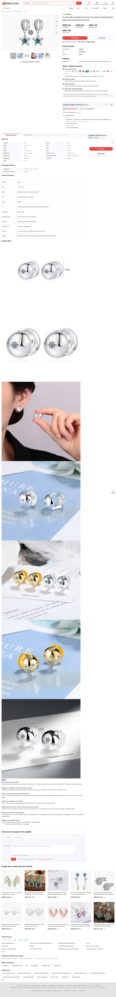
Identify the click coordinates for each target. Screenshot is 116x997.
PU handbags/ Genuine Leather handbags (68, 949)
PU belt (88, 943)
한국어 (70, 987)
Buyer (78, 8)
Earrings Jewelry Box (42, 977)
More (3, 980)
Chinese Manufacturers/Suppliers (39, 985)
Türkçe (88, 987)
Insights (98, 985)
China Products (27, 985)
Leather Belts (5, 946)
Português (32, 987)
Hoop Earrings (34, 965)
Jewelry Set (5, 965)
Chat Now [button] (103, 38)
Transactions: (87, 109)
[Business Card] (112, 142)
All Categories (7, 8)
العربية (66, 987)
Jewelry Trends (65, 977)
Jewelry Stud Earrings (28, 977)
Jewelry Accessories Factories (41, 973)
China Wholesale (51, 985)
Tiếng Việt (94, 987)
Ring (27, 965)
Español (26, 987)
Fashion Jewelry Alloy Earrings (97, 973)
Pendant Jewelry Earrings (80, 973)
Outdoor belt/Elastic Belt (8, 943)
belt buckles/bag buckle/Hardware (66, 943)
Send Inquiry (75, 38)
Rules (113, 8)
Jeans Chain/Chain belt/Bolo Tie (66, 946)
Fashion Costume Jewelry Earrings (11, 977)
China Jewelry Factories (9, 973)
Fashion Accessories (17, 11)
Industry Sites (68, 985)
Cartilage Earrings (46, 965)
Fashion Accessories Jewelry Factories (61, 973)
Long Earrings (57, 965)
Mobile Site (92, 985)
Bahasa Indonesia (102, 987)
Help (86, 8)
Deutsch (55, 987)
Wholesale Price (60, 985)
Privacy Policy (81, 990)
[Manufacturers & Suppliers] (10, 3)
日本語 (75, 987)
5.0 (90, 137)
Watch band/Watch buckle (92, 946)
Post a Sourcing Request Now (45, 859)
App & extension (95, 8)
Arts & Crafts (8, 11)
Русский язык (44, 987)
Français (37, 987)
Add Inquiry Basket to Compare (31, 62)
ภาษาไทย (84, 987)
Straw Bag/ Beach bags (35, 949)
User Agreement (66, 990)
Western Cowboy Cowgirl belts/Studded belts (41, 943)
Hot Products (19, 985)
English (21, 987)
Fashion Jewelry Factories (24, 973)
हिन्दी (79, 987)
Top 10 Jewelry (54, 977)
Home (3, 11)
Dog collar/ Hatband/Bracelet (9, 949)
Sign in (112, 4)
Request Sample (90, 42)
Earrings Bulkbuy (76, 977)
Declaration (74, 990)
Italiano (50, 987)
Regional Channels (77, 985)
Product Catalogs (23, 940)
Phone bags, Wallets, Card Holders (94, 949)
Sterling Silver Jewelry (17, 965)
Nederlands (61, 987)
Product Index (85, 985)
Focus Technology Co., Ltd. (48, 990)
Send (13, 859)
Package (32, 946)
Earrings (25, 11)
